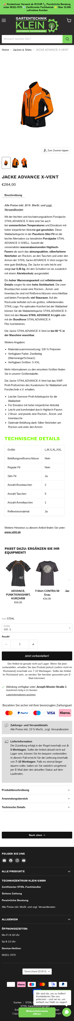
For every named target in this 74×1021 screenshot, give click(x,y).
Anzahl (6, 636)
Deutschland (35, 971)
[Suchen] (67, 39)
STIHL (10, 618)
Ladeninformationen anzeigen (21, 694)
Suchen (17, 1002)
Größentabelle (29, 373)
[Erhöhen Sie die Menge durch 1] (33, 644)
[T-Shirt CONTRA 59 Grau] (47, 573)
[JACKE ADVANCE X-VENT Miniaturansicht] (6, 163)
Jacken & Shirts (22, 49)
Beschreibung (13, 195)
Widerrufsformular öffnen (37, 1012)
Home (5, 49)
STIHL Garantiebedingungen (35, 1006)
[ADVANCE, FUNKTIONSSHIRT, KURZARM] (18, 573)
